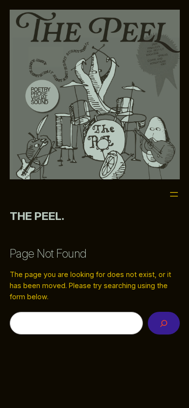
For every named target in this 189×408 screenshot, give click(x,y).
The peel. (37, 216)
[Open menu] (174, 194)
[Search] (164, 323)
